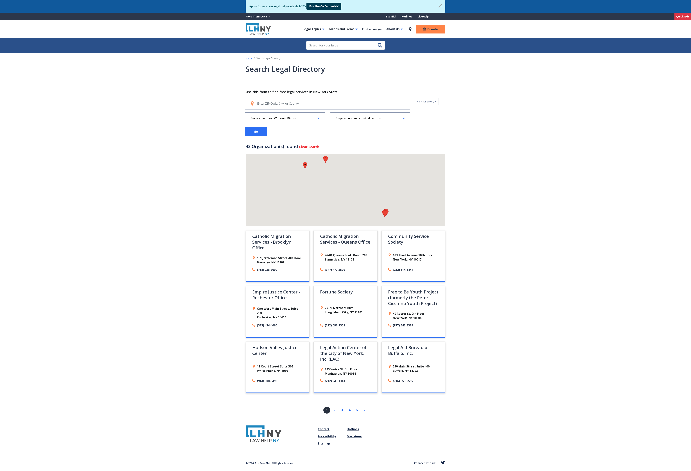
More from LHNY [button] (257, 16)
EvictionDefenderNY (323, 6)
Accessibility (327, 436)
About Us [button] (392, 29)
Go (256, 132)
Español (391, 16)
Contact (323, 429)
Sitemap (324, 443)
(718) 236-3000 (267, 270)
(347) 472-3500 (335, 270)
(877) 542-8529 (403, 325)
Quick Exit (682, 16)
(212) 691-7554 (335, 325)
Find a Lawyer (372, 29)
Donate (432, 29)
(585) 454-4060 (267, 325)
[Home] (258, 29)
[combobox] (427, 101)
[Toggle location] (410, 29)
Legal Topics (312, 29)
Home (249, 58)
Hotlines (406, 16)
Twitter (442, 463)
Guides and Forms (341, 29)
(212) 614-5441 (403, 270)
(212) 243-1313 (335, 381)
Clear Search (309, 147)
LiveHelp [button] (423, 16)
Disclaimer (354, 436)
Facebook (437, 463)
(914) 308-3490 (267, 381)
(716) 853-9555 (403, 381)
